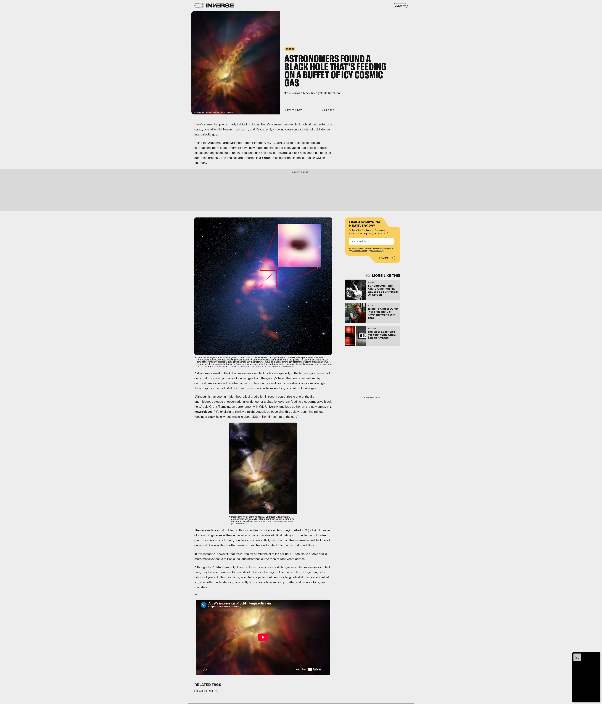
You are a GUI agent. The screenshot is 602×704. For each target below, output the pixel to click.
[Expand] (575, 655)
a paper (264, 158)
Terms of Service (359, 250)
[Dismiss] (596, 655)
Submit (385, 257)
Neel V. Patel (296, 110)
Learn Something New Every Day (364, 223)
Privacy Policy (377, 250)
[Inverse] (219, 5)
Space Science (205, 691)
